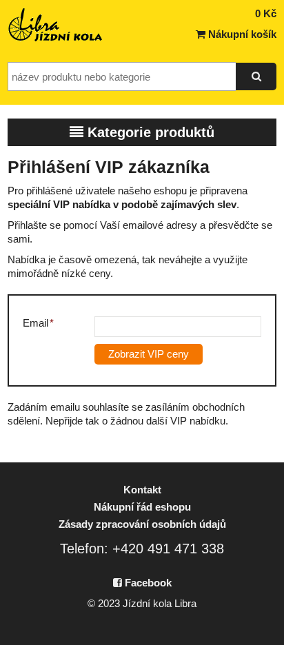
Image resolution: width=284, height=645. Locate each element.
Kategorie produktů (148, 132)
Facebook (147, 582)
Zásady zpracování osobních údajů (142, 524)
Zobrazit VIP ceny (148, 354)
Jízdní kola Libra (56, 25)
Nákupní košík (240, 34)
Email (38, 323)
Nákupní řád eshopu (142, 507)
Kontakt (142, 489)
